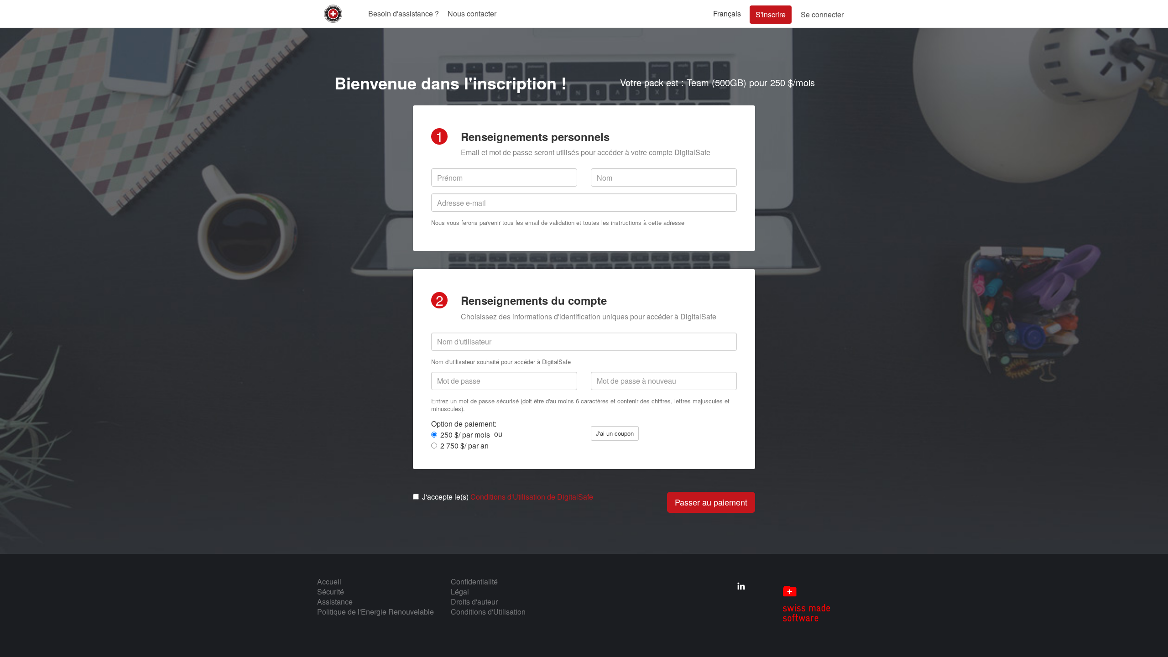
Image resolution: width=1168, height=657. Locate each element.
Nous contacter (472, 13)
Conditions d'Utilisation (488, 611)
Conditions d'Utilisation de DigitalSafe (531, 496)
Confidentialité (474, 581)
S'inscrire (771, 14)
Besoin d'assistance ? (403, 13)
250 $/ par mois (465, 435)
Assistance (335, 601)
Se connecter (822, 14)
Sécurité (330, 591)
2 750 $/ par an (464, 446)
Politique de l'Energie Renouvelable (375, 611)
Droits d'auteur (474, 601)
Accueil (329, 581)
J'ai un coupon (615, 433)
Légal (460, 591)
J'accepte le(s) (507, 496)
